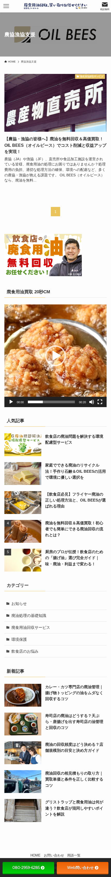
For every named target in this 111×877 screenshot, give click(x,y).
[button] (55, 355)
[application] (55, 355)
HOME (35, 855)
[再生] (11, 402)
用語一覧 (74, 855)
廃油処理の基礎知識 (28, 615)
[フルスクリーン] (99, 402)
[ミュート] (91, 402)
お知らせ (19, 603)
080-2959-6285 (26, 867)
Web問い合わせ (80, 867)
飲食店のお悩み (24, 651)
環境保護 (19, 639)
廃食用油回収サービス (30, 627)
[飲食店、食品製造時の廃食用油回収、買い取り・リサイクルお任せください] (55, 6)
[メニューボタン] (6, 6)
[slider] (51, 402)
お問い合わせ (54, 855)
